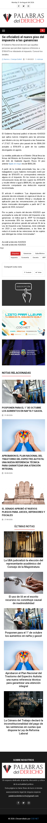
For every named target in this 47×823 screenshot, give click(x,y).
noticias (40, 59)
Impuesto (14, 257)
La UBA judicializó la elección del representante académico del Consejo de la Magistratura (23, 563)
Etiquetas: (15, 253)
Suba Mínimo (40, 253)
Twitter (39, 272)
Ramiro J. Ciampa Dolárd (13, 59)
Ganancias (27, 253)
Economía (25, 257)
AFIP (44, 257)
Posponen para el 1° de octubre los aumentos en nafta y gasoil (23, 634)
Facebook (28, 272)
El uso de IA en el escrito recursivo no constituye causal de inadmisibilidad (23, 600)
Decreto (36, 257)
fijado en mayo (14, 164)
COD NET (35, 819)
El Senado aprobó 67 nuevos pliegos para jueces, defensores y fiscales (23, 512)
